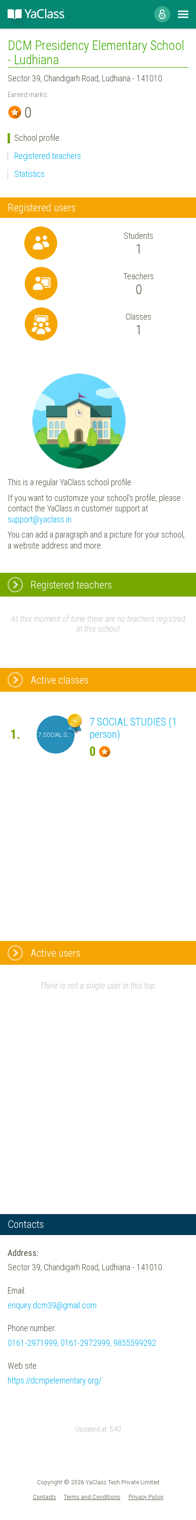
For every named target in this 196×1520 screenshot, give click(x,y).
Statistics (29, 174)
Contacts (44, 1496)
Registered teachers (47, 156)
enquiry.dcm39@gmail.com (52, 1305)
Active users (55, 953)
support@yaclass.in (39, 519)
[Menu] (183, 14)
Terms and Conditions (92, 1496)
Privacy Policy (146, 1496)
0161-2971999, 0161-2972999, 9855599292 (82, 1343)
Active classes (59, 680)
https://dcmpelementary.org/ (54, 1380)
